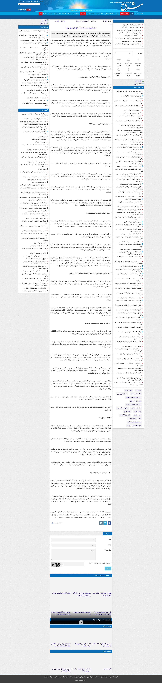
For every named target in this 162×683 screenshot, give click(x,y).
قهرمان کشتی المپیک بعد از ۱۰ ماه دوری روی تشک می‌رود (35, 115)
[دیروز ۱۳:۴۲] (60, 603)
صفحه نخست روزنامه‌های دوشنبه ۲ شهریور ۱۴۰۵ (81, 670)
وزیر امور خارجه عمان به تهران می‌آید (36, 149)
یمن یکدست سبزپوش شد (39, 182)
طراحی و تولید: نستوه (81, 680)
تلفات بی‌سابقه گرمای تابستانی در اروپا (36, 218)
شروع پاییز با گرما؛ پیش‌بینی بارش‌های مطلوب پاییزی (34, 158)
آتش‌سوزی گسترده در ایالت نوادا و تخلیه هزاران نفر (129, 328)
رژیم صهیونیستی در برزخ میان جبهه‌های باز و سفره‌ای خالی (130, 92)
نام (110, 539)
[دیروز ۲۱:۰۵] (60, 660)
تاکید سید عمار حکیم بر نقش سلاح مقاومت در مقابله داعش (129, 188)
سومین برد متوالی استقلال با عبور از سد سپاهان (101, 644)
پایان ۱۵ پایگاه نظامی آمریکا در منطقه (131, 144)
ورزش (117, 14)
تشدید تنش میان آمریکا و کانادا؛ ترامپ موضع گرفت (130, 294)
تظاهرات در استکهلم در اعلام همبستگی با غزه (33, 271)
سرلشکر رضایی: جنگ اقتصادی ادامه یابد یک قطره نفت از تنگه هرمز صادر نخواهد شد (33, 36)
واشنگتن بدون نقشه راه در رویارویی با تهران (129, 166)
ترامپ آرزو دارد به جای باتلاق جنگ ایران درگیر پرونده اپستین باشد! (129, 148)
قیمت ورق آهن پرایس (134, 418)
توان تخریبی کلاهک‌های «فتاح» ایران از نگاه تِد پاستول (129, 301)
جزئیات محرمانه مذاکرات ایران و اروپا (81, 28)
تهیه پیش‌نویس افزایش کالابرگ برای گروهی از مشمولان (82, 594)
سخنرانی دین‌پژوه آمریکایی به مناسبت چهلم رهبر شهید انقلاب (128, 364)
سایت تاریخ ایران (122, 394)
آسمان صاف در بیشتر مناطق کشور (37, 179)
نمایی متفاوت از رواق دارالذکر (38, 246)
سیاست (137, 14)
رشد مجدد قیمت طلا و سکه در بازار (131, 27)
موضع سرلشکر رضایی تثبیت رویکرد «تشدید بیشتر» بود (35, 44)
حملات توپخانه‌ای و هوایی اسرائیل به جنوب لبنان (33, 185)
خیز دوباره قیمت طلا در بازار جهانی (131, 25)
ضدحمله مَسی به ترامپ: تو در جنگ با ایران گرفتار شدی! (128, 323)
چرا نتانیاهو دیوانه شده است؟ (133, 199)
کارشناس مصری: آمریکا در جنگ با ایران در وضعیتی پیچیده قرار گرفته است (130, 126)
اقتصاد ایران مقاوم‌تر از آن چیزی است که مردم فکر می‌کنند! (129, 225)
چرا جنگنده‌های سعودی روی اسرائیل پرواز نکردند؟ (130, 245)
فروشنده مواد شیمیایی (134, 422)
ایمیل (109, 545)
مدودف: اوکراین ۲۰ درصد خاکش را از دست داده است (129, 289)
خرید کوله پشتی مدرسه (134, 425)
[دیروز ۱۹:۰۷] (60, 635)
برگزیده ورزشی (107, 626)
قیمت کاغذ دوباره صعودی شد (133, 36)
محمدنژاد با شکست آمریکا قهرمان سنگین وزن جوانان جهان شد (34, 68)
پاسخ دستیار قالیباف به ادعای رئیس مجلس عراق (33, 72)
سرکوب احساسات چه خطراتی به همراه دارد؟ (34, 231)
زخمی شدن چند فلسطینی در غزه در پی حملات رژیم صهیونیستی (129, 153)
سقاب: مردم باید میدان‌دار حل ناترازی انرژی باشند (35, 104)
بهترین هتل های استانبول (133, 397)
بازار (40, 14)
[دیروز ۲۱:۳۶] (101, 635)
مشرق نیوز (127, 5)
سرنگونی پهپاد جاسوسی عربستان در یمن (130, 242)
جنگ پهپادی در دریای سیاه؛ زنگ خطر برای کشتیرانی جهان (130, 369)
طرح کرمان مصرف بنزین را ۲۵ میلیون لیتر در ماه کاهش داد (34, 49)
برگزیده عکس (107, 651)
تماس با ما (28, 1)
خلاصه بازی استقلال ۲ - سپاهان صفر (36, 90)
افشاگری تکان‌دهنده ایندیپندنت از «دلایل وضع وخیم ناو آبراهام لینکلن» (129, 163)
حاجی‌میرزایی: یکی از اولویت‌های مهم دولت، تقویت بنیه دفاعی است (35, 280)
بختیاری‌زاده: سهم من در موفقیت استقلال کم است (35, 94)
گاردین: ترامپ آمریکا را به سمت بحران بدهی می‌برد (130, 203)
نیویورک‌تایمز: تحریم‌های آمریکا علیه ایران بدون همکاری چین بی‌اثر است (129, 230)
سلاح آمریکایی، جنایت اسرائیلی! (132, 222)
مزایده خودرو (137, 415)
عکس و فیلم (57, 14)
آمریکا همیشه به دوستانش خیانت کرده (130, 266)
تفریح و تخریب (107, 669)
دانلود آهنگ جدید (136, 394)
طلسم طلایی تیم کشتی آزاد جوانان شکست (83, 644)
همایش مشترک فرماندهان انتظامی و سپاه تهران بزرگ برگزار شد (34, 165)
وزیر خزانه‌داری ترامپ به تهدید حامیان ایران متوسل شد (130, 117)
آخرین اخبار (44, 110)
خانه (142, 14)
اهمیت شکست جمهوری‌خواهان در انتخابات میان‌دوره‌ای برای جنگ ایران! (130, 253)
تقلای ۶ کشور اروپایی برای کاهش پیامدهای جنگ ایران (129, 306)
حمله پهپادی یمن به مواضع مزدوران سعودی (129, 209)
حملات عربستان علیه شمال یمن (132, 110)
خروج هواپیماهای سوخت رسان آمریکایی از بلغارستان (130, 314)
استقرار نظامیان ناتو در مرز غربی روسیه (130, 249)
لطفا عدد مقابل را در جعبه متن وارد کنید (100, 563)
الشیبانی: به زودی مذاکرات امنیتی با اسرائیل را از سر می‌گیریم (129, 280)
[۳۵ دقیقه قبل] (101, 660)
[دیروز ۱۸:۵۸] (101, 603)
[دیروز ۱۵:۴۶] (81, 603)
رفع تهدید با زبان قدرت (40, 142)
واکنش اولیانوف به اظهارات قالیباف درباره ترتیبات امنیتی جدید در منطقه (129, 284)
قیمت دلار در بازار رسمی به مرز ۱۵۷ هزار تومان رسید (129, 45)
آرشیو (35, 1)
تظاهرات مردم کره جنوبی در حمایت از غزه (34, 119)
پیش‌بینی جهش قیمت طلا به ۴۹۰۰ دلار (130, 33)
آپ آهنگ (138, 390)
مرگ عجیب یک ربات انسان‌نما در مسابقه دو (34, 291)
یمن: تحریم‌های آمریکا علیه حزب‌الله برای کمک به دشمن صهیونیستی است (128, 384)
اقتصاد (64, 14)
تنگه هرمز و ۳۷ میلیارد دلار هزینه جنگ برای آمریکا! (130, 275)
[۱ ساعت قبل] (81, 660)
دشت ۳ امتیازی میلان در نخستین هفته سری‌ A (33, 256)
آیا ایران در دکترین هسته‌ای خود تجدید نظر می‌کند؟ (130, 97)
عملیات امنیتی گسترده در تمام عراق (131, 346)
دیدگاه (50, 14)
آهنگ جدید (127, 411)
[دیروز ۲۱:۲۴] (81, 635)
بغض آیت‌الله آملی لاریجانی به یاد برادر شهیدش (33, 40)
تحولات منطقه (124, 14)
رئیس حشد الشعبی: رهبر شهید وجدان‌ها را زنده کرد (129, 170)
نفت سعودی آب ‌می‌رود (40, 243)
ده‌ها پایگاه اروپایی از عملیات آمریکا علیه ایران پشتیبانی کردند (129, 180)
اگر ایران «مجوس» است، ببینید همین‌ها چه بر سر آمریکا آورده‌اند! (129, 270)
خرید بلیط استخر (125, 415)
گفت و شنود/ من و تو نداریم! (38, 205)
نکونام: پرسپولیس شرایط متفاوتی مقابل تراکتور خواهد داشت (60, 644)
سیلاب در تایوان (42, 169)
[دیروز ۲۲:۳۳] (81, 584)
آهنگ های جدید (136, 408)
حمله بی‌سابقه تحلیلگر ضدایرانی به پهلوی (35, 124)
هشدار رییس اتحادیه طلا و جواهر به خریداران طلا (101, 594)
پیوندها (45, 14)
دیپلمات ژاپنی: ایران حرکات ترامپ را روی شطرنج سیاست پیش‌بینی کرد (129, 218)
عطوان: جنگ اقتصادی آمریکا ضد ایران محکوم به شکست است (129, 238)
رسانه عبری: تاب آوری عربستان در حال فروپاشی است (129, 342)
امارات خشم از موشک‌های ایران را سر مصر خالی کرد (129, 122)
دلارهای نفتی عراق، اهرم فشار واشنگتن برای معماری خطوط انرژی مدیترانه (130, 379)
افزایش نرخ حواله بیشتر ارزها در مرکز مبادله (129, 30)
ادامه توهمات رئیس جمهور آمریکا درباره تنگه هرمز (130, 355)
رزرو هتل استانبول (135, 401)
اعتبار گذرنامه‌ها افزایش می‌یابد (61, 593)
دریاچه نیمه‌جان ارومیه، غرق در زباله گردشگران (61, 670)
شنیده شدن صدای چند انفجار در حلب (130, 177)
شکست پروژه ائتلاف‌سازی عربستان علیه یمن (129, 174)
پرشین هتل (137, 411)
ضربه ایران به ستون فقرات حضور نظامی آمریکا (128, 298)
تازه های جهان (138, 87)
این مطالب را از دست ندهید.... (102, 575)
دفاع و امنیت (99, 14)
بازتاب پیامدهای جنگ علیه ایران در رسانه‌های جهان (130, 136)
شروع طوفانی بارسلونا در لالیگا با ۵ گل (35, 259)
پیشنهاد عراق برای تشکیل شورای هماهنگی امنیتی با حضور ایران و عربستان (129, 141)
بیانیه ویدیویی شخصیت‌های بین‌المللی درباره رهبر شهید (128, 102)
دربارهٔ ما (21, 1)
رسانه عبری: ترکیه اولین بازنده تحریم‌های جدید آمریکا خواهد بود (129, 338)
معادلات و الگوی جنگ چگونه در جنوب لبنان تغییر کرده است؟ (129, 319)
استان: (140, 53)
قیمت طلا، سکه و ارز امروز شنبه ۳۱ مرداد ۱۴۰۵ (128, 38)
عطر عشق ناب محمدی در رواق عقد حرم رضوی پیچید (34, 146)
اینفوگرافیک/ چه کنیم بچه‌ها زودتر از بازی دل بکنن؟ (35, 222)
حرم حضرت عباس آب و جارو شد (37, 74)
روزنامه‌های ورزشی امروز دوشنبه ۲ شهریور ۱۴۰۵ (33, 197)
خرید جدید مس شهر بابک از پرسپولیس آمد (34, 177)
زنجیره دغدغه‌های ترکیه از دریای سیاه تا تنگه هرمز (127, 196)
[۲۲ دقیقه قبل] (101, 584)
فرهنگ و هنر (76, 14)
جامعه (69, 14)
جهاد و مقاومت (90, 14)
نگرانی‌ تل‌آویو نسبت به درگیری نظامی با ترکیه (129, 310)
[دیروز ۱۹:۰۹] (60, 584)
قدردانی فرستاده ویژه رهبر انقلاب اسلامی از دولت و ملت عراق (130, 213)
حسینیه (83, 14)
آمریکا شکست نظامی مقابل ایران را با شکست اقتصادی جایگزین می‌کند (130, 360)
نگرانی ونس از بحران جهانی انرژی (132, 113)
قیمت (141, 21)
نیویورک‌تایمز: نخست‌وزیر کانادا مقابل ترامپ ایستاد (130, 258)
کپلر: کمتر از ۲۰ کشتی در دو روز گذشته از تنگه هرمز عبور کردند (34, 193)
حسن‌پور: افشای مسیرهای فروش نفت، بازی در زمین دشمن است (34, 153)
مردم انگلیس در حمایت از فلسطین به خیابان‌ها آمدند (34, 234)
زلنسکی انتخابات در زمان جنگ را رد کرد (130, 234)
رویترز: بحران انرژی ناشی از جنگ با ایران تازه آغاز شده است (129, 262)
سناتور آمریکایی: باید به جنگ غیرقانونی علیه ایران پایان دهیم (129, 158)
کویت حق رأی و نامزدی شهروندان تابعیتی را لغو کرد (129, 106)
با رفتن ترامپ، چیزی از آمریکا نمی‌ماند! (130, 184)
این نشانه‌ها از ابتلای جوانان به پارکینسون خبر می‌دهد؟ (35, 239)
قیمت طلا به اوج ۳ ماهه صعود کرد (131, 41)
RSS (40, 1)
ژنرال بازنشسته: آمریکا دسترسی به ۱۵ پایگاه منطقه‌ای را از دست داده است (130, 131)
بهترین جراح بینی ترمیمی (133, 404)
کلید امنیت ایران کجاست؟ (101, 620)
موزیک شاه (128, 390)
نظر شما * (108, 550)
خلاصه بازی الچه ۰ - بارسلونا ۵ (38, 253)
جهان (131, 14)
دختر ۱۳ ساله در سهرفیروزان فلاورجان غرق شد (33, 203)
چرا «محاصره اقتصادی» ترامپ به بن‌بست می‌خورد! (131, 333)
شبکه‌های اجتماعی (109, 14)
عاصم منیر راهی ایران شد (39, 139)
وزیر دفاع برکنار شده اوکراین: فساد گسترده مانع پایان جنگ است (129, 350)
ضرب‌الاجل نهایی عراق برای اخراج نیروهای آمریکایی (130, 193)
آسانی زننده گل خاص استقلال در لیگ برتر (34, 288)
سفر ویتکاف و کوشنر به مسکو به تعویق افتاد (129, 207)
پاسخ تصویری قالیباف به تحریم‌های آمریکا (35, 80)
